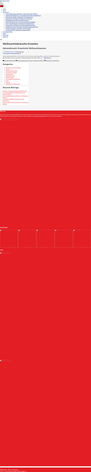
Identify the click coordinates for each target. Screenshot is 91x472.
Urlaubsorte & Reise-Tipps (13, 84)
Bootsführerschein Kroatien (13, 67)
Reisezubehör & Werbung (13, 79)
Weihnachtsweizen (39, 60)
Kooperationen (8, 32)
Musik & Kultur (10, 77)
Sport (7, 81)
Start (4, 9)
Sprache (8, 82)
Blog (4, 11)
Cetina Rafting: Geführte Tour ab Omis (18, 30)
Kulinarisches (9, 74)
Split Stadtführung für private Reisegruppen (20, 24)
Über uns (6, 35)
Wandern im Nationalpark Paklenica (17, 20)
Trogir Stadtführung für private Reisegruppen (20, 25)
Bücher (8, 69)
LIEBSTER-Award (10, 76)
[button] (1, 2)
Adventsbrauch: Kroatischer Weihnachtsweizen (24, 48)
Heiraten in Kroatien (11, 72)
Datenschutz (3, 469)
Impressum (15, 469)
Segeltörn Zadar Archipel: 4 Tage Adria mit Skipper (21, 14)
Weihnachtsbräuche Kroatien (25, 60)
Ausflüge (6, 12)
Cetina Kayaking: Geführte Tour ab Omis (18, 29)
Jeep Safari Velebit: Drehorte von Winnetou (19, 17)
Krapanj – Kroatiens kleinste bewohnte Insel (15, 91)
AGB (9, 469)
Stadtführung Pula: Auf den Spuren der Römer (20, 22)
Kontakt (5, 37)
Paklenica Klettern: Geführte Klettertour (19, 19)
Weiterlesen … (48, 58)
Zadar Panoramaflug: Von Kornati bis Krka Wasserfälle (23, 16)
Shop (4, 33)
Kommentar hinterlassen (52, 60)
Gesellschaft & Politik (10, 60)
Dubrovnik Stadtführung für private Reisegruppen (22, 27)
